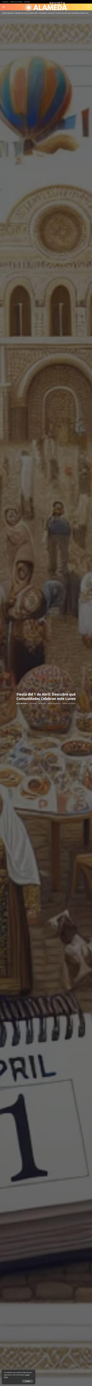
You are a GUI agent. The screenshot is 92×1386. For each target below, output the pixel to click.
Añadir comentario (54, 703)
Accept (27, 1381)
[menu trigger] (4, 7)
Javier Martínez (22, 703)
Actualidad (33, 703)
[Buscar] (88, 7)
